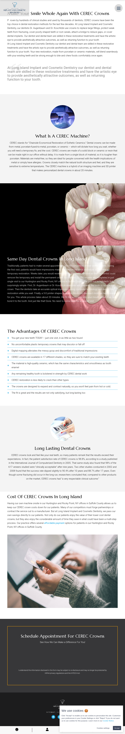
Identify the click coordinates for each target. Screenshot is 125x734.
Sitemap (51, 712)
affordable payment (54, 523)
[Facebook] (53, 717)
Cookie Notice (108, 721)
